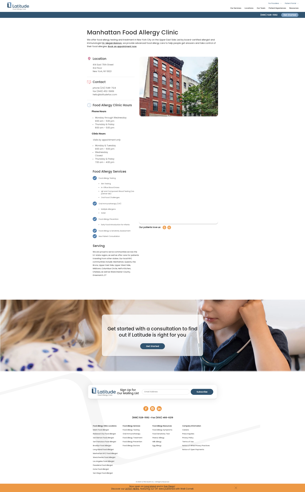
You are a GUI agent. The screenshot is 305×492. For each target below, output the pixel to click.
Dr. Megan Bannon (112, 43)
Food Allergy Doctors (131, 445)
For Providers (273, 3)
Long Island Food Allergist (103, 449)
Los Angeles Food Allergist (103, 461)
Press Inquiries (188, 434)
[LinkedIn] (159, 408)
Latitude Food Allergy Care (18, 6)
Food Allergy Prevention (109, 219)
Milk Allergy (156, 441)
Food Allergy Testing (107, 178)
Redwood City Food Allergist (104, 434)
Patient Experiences (277, 8)
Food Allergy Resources (162, 426)
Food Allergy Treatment (132, 437)
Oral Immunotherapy (108, 203)
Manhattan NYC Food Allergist (105, 453)
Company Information (191, 426)
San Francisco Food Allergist (104, 441)
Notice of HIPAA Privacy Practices (196, 445)
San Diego (169, 486)
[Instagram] (152, 408)
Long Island (150, 486)
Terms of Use (188, 441)
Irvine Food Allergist (101, 469)
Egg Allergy (156, 445)
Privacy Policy (187, 437)
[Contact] (152, 15)
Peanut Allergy (158, 437)
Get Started (289, 14)
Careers (185, 430)
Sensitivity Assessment (120, 231)
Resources (294, 8)
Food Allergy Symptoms (162, 430)
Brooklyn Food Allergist (102, 445)
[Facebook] (145, 408)
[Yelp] (164, 227)
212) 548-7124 (108, 88)
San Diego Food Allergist (103, 473)
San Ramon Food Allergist (103, 437)
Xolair (103, 213)
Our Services (235, 8)
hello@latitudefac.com (105, 94)
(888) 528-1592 (140, 418)
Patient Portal (290, 3)
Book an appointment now (122, 46)
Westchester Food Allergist (104, 457)
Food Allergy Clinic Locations (105, 426)
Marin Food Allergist (101, 430)
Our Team (261, 8)
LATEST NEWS (132, 489)
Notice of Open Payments (193, 449)
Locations (249, 8)
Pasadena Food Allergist (103, 465)
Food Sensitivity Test (161, 434)
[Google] (169, 227)
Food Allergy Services (131, 426)
